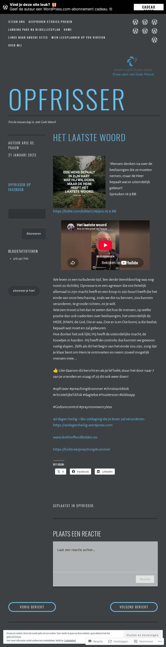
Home (68, 29)
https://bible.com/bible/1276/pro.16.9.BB (84, 211)
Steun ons (16, 22)
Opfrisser (67, 98)
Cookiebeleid (70, 640)
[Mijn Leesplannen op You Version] (154, 31)
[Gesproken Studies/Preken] (145, 22)
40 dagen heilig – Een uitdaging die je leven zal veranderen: (99, 419)
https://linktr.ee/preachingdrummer (81, 449)
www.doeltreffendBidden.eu (75, 437)
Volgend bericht (129, 606)
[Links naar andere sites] (145, 31)
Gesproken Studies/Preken (50, 22)
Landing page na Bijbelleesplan (34, 29)
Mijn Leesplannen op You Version (78, 37)
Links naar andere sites (28, 37)
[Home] (135, 31)
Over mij (15, 45)
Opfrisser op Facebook (19, 187)
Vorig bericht (26, 606)
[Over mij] (154, 40)
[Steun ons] (135, 22)
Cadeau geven (148, 7)
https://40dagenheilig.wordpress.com (83, 425)
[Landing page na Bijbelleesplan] (154, 22)
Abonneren (34, 233)
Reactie (145, 579)
